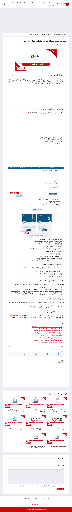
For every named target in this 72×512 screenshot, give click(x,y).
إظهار (11, 75)
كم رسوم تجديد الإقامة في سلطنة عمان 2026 (50, 328)
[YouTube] (32, 504)
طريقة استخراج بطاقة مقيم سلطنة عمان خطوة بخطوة (48, 338)
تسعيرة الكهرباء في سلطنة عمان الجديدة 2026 (50, 342)
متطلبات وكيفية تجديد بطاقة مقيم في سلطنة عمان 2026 (47, 340)
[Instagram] (35, 504)
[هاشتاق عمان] (63, 4)
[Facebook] (39, 504)
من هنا (39, 138)
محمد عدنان (62, 44)
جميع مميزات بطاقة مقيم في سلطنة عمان (51, 335)
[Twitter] (37, 504)
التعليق (62, 468)
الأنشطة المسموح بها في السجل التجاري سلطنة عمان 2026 (47, 326)
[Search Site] (4, 4)
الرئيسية (65, 34)
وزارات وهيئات (58, 34)
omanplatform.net (15, 315)
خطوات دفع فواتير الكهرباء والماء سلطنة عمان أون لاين (48, 332)
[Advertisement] (36, 19)
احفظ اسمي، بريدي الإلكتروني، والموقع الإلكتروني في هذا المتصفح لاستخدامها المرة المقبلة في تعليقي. (40, 486)
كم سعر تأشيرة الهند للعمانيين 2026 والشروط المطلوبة (48, 330)
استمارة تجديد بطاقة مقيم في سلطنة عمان (51, 337)
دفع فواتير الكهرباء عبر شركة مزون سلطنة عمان (50, 333)
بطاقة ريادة (60, 362)
